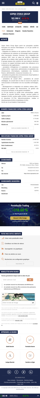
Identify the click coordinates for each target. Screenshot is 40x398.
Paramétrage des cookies (23, 382)
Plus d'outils (19, 264)
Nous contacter (12, 380)
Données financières (27, 31)
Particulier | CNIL (18, 320)
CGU (18, 384)
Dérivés (32, 27)
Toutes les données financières (19, 128)
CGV (22, 384)
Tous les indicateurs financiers (19, 152)
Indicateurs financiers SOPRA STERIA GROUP (17, 136)
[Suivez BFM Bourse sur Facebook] (16, 372)
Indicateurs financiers (8, 34)
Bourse (3, 9)
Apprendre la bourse (9, 332)
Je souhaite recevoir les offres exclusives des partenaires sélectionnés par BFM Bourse (20, 288)
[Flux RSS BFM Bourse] (9, 372)
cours (3, 27)
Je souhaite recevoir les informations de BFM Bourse (18, 284)
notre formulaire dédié (23, 315)
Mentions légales (28, 380)
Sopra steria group (10, 9)
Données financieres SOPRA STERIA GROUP (16, 109)
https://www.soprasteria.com (31, 173)
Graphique (10, 27)
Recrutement (20, 380)
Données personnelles (10, 382)
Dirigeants (18, 31)
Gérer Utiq (33, 382)
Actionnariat (10, 31)
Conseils (25, 27)
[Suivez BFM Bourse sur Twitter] (23, 372)
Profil (3, 31)
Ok (30, 280)
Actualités (18, 27)
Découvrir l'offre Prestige (20, 218)
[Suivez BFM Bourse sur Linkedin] (30, 372)
